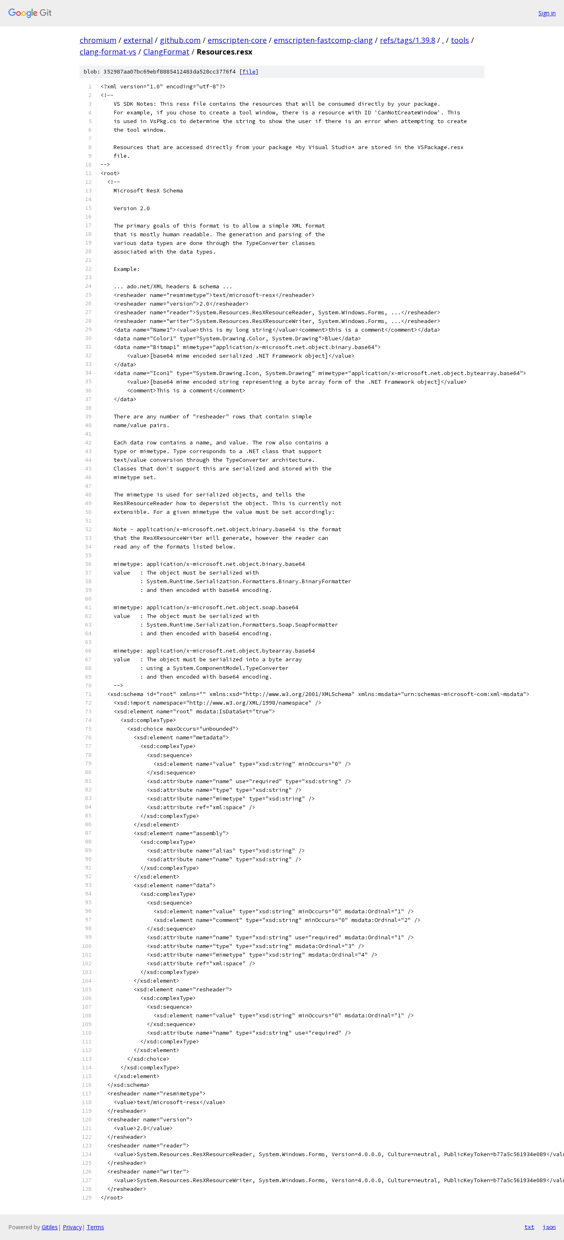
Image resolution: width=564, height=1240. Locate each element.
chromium (98, 40)
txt (529, 1226)
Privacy (72, 1227)
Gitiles (50, 1227)
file (249, 71)
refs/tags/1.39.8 (407, 40)
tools (460, 40)
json (549, 1226)
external (138, 40)
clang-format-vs (108, 52)
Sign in (547, 13)
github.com (180, 40)
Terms (95, 1227)
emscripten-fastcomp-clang (323, 40)
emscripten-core (237, 40)
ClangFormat (166, 52)
